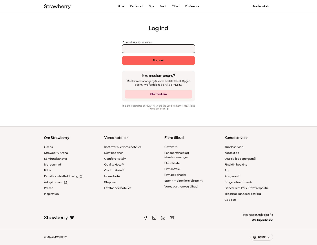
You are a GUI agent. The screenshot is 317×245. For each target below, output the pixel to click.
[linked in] (163, 218)
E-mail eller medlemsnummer (138, 42)
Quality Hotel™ (114, 165)
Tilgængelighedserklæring (243, 194)
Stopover (110, 182)
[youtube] (172, 218)
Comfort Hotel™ (115, 159)
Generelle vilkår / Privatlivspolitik (246, 188)
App (227, 170)
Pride (47, 170)
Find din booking (236, 165)
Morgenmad (52, 165)
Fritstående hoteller (117, 188)
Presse (48, 188)
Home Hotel (112, 176)
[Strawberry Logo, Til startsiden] (57, 6)
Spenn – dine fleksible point (183, 181)
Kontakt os (232, 153)
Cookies (230, 200)
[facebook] (145, 218)
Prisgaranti (232, 176)
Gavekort (170, 147)
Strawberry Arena (56, 153)
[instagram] (154, 218)
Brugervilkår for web (238, 182)
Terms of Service (157, 108)
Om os (48, 147)
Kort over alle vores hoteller (122, 147)
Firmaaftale (172, 169)
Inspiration (51, 194)
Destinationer (113, 153)
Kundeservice (234, 147)
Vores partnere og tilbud (181, 187)
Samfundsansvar (55, 159)
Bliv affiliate (172, 163)
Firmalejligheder (175, 175)
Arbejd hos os (53, 182)
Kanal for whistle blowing (61, 176)
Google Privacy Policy (177, 106)
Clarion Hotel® (114, 170)
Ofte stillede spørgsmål (240, 159)
